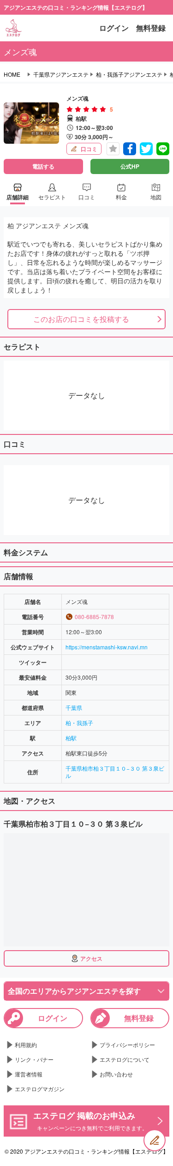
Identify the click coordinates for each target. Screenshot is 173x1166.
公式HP (129, 166)
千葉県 (74, 707)
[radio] (70, 109)
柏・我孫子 (79, 723)
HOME (12, 74)
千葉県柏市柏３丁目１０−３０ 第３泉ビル (115, 771)
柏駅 (71, 738)
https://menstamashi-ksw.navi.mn (107, 647)
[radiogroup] (86, 109)
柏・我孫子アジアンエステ (129, 74)
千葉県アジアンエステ (61, 74)
